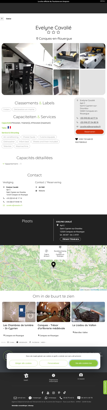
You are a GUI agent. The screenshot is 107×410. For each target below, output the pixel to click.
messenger (23, 342)
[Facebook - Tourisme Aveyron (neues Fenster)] (42, 392)
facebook (35, 342)
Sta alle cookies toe (83, 363)
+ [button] (104, 248)
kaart (26, 380)
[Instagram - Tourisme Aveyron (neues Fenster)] (53, 392)
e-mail (12, 342)
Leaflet (82, 290)
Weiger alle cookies (23, 363)
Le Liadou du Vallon (84, 325)
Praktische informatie (53, 380)
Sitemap (30, 405)
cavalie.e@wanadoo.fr (90, 126)
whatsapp (52, 398)
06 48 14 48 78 (87, 398)
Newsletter (105, 387)
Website (42, 191)
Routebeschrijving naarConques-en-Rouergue (60, 253)
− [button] (104, 251)
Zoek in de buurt (46, 255)
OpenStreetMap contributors (98, 290)
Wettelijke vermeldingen (19, 405)
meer (43, 342)
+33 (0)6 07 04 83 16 (89, 122)
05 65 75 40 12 (68, 398)
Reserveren (89, 132)
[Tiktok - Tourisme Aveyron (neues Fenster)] (64, 392)
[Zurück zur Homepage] (2, 19)
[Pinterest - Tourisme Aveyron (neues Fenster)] (59, 392)
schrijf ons (21, 398)
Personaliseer (53, 363)
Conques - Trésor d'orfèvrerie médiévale (51, 327)
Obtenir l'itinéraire (70, 239)
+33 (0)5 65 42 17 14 (89, 118)
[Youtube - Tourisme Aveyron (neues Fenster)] (48, 392)
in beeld (81, 379)
